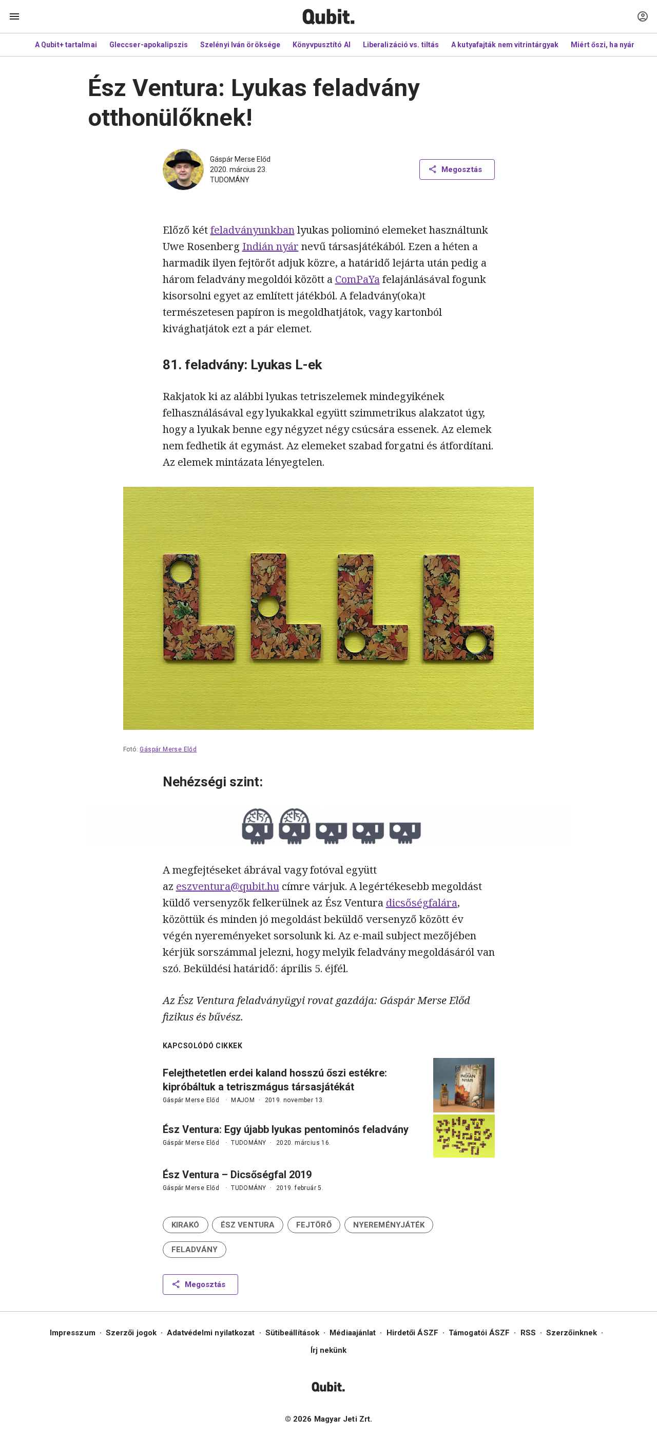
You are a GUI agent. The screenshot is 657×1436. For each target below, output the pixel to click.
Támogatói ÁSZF (479, 1332)
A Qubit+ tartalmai (66, 45)
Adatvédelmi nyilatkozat (211, 1332)
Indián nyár (270, 246)
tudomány (229, 180)
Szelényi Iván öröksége (240, 45)
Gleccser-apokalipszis (148, 45)
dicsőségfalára (421, 903)
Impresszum (72, 1332)
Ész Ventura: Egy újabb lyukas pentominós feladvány (286, 1129)
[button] (185, 1225)
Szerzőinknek (571, 1332)
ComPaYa (357, 279)
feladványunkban (252, 230)
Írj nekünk (329, 1350)
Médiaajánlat (353, 1332)
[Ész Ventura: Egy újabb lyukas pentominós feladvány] (464, 1136)
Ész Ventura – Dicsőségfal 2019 (237, 1174)
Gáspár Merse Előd (240, 159)
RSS (528, 1332)
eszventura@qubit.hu (227, 886)
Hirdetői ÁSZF (412, 1332)
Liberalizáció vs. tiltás (401, 45)
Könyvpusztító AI (322, 45)
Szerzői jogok (131, 1332)
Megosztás (461, 169)
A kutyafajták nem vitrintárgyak (504, 45)
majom (243, 1100)
